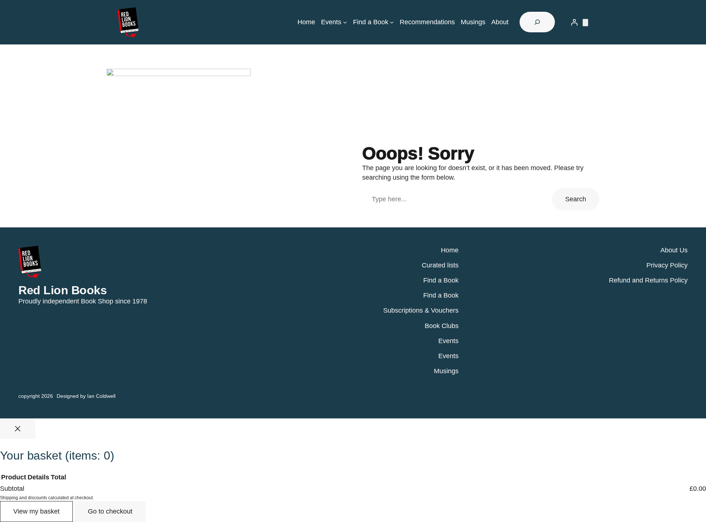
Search (575, 199)
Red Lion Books (62, 290)
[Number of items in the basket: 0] (585, 22)
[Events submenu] (345, 22)
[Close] (17, 428)
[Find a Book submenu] (392, 22)
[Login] (574, 22)
